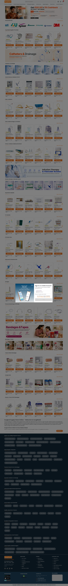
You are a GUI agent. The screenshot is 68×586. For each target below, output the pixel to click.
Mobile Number (39, 290)
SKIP (32, 285)
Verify (44, 299)
